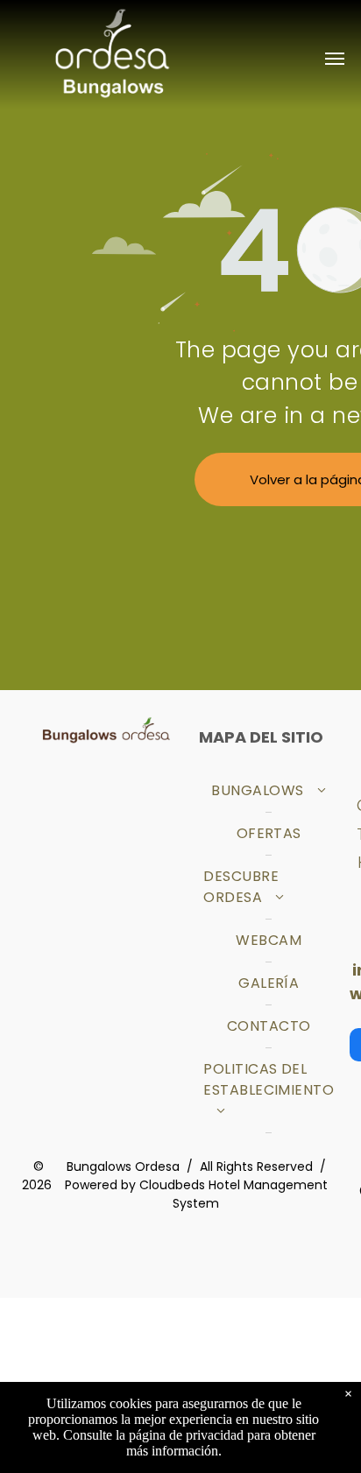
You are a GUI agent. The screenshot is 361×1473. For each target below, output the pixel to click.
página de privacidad (186, 1434)
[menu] (334, 58)
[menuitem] (268, 791)
